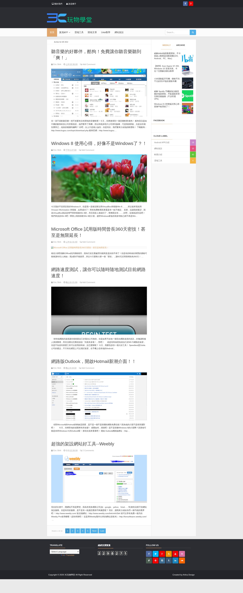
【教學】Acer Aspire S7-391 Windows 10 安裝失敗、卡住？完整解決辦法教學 (166, 68)
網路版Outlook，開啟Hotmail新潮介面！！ (93, 361)
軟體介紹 (158, 154)
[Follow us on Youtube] (175, 554)
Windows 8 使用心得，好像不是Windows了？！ (99, 143)
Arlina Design (189, 575)
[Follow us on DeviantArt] (149, 560)
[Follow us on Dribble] (182, 554)
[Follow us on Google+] (191, 3)
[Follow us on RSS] (169, 554)
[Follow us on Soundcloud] (182, 560)
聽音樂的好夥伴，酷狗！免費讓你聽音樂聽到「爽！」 (96, 54)
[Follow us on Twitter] (155, 554)
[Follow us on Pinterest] (155, 560)
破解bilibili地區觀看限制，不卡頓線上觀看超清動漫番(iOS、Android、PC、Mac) (167, 56)
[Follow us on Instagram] (162, 560)
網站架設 (158, 148)
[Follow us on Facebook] (185, 3)
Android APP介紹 (161, 142)
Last (102, 531)
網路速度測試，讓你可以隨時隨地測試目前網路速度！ (98, 272)
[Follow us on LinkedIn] (175, 560)
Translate (70, 555)
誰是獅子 (72, 4)
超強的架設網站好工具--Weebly (82, 443)
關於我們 (58, 4)
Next (94, 531)
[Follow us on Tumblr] (169, 560)
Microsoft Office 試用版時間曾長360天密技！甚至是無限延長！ (98, 232)
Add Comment (89, 64)
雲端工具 (158, 160)
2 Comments (88, 450)
